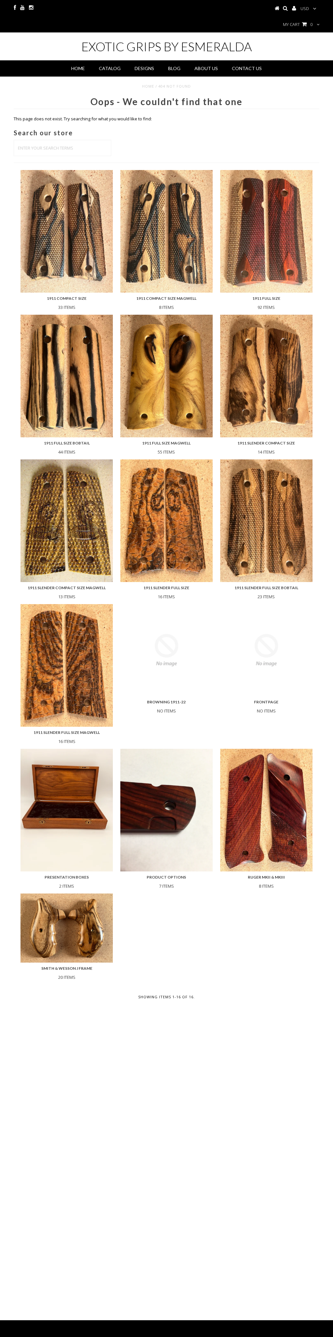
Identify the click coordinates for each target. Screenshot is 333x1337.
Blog (174, 68)
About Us (206, 68)
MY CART (298, 24)
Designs (144, 68)
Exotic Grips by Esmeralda (166, 46)
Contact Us (247, 68)
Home (78, 68)
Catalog (110, 68)
